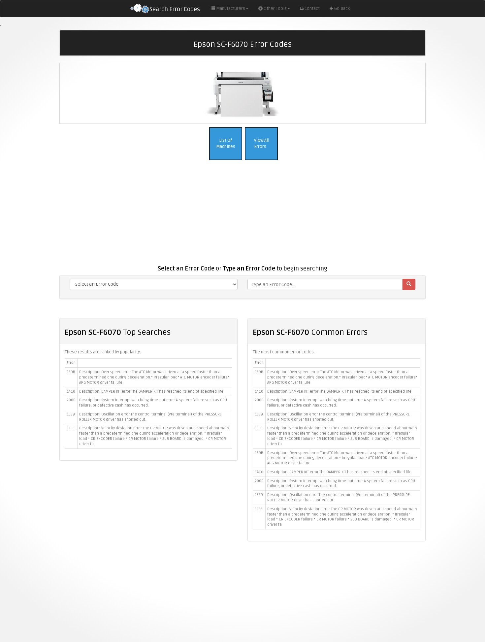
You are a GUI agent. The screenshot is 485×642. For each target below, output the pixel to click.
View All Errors (261, 143)
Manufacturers (230, 8)
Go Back (342, 8)
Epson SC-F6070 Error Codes (242, 44)
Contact (312, 8)
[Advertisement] (242, 216)
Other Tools (275, 8)
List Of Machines (225, 143)
